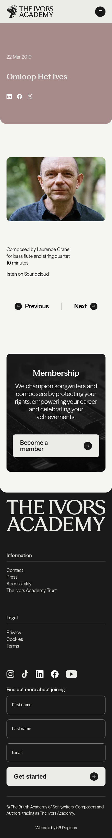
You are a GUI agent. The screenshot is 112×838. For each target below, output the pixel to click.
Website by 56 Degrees (56, 827)
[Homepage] (30, 11)
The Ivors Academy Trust (32, 590)
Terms (13, 646)
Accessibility (19, 584)
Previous (37, 306)
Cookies (15, 639)
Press (12, 577)
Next (80, 306)
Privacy (14, 632)
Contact (15, 570)
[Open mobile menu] (100, 11)
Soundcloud (36, 274)
